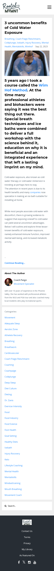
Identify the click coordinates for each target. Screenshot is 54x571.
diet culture (11, 388)
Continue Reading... (15, 263)
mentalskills (18, 46)
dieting (8, 394)
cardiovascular (12, 353)
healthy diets (11, 441)
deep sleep (10, 382)
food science (11, 424)
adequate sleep (12, 323)
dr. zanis (9, 400)
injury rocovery (33, 42)
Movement (10, 317)
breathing (10, 38)
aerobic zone (11, 329)
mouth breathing (13, 489)
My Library (27, 549)
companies (35, 192)
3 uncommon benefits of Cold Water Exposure (26, 28)
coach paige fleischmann (28, 38)
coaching (9, 364)
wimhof (29, 46)
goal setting (11, 435)
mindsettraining (12, 483)
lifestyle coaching (14, 465)
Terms (27, 537)
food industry (11, 418)
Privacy (27, 543)
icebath (20, 42)
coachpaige (10, 370)
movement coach (13, 495)
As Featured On (27, 555)
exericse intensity (13, 406)
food (7, 412)
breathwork (10, 347)
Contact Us (27, 531)
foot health (10, 429)
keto (7, 459)
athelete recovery (13, 335)
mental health (12, 471)
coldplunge (10, 42)
